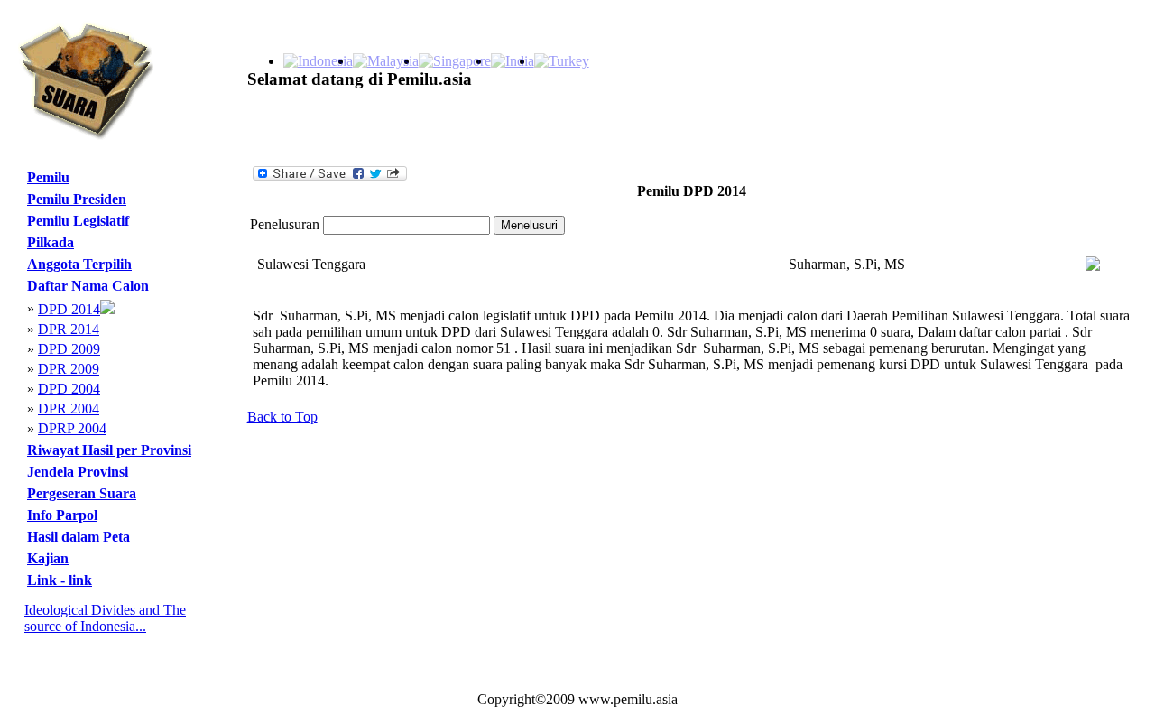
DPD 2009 (69, 349)
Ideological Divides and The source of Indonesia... (105, 618)
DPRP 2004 (72, 428)
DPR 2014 (68, 329)
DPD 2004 (69, 388)
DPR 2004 (68, 408)
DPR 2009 (68, 368)
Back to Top (282, 416)
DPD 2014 (69, 309)
